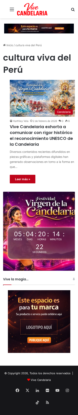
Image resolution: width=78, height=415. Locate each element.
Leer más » (22, 179)
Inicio (9, 45)
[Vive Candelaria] (32, 9)
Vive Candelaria (41, 380)
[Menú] (12, 10)
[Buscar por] (73, 10)
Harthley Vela (20, 121)
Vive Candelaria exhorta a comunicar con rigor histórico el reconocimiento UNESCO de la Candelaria (41, 135)
